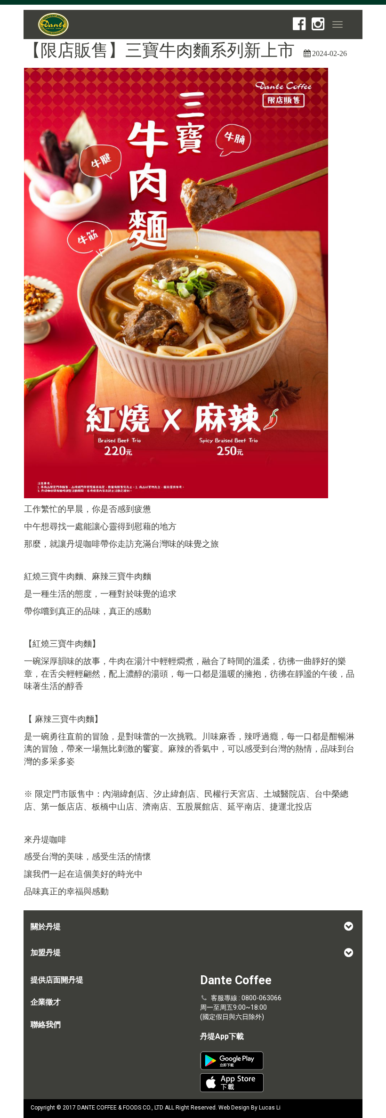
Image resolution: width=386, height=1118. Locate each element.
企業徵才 (46, 1001)
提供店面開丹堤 (57, 979)
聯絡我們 (46, 1024)
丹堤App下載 (222, 1036)
